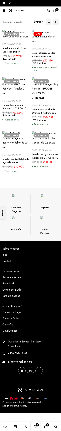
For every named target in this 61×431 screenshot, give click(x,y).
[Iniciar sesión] (25, 426)
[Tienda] (15, 426)
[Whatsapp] (39, 370)
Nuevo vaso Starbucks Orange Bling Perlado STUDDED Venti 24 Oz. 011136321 (44, 114)
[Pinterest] (3, 380)
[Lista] (48, 22)
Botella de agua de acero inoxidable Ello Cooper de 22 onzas (45, 158)
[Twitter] (24, 380)
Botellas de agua (11, 44)
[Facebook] (4, 3)
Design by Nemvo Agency (14, 405)
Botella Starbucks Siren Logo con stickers (14, 50)
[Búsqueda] (49, 10)
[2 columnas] (56, 22)
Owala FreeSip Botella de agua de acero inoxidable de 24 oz (15, 162)
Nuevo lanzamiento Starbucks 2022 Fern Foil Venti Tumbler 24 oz (15, 108)
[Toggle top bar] (57, 3)
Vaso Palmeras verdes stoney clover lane (43, 54)
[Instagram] (10, 3)
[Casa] (5, 426)
